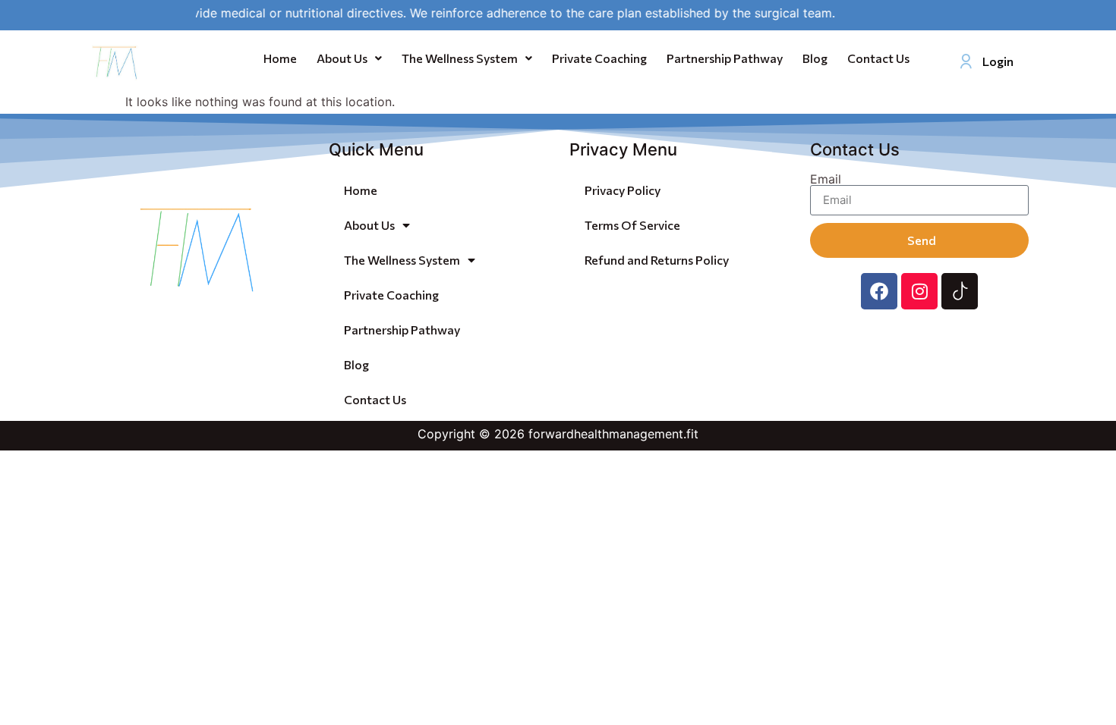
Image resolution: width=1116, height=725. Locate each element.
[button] (349, 58)
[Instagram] (919, 291)
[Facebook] (879, 291)
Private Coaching (599, 58)
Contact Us (878, 58)
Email (825, 179)
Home (280, 58)
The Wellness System (460, 58)
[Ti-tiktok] (959, 291)
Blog (815, 58)
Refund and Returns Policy (657, 260)
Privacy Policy (622, 190)
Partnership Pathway (725, 58)
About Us (342, 58)
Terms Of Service (632, 225)
